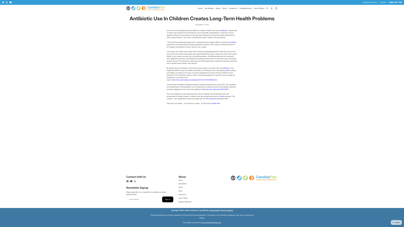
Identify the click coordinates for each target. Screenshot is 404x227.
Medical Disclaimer (185, 202)
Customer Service (370, 2)
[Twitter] (135, 181)
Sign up (167, 199)
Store (180, 191)
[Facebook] (127, 181)
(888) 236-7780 (395, 2)
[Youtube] (131, 181)
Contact (383, 2)
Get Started (183, 184)
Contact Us (182, 194)
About (181, 187)
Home (181, 180)
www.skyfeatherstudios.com (211, 222)
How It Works (183, 198)
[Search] (267, 8)
